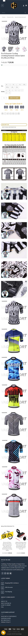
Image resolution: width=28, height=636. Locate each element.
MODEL (3, 91)
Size (2, 86)
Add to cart (14, 97)
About (10, 631)
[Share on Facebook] (5, 113)
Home (3, 17)
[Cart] (26, 5)
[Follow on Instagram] (5, 573)
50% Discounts (9, 587)
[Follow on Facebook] (2, 573)
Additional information (9, 127)
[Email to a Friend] (10, 113)
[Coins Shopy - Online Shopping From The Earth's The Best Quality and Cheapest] (14, 5)
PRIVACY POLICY (6, 622)
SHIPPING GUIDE (6, 618)
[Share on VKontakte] (16, 113)
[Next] (24, 32)
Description (5, 124)
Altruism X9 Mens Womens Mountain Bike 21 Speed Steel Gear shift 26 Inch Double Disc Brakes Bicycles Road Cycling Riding (7, 546)
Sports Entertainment (20, 17)
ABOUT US (4, 601)
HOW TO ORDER (5, 605)
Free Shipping (8, 591)
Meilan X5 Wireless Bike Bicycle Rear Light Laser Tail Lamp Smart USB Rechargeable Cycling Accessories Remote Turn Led (21, 546)
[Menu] (2, 5)
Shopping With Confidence (12, 583)
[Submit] (25, 12)
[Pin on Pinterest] (13, 113)
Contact (14, 631)
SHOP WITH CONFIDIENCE (8, 616)
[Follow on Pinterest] (10, 573)
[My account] (23, 5)
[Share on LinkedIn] (18, 113)
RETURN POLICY (5, 620)
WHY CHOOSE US (6, 603)
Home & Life (10, 17)
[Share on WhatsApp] (2, 113)
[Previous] (3, 32)
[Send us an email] (8, 573)
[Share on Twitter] (8, 113)
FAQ (2, 607)
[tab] (14, 124)
